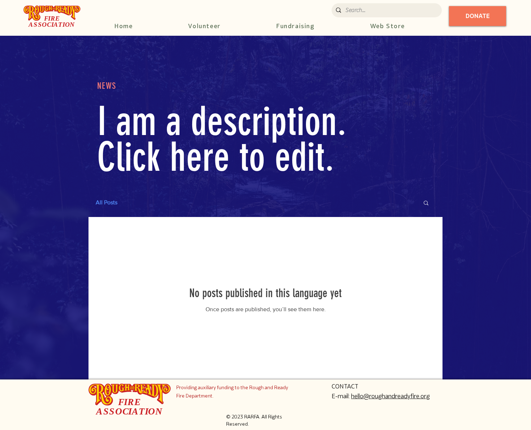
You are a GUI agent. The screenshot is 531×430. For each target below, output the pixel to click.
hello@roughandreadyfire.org (390, 396)
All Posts (106, 202)
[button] (426, 203)
